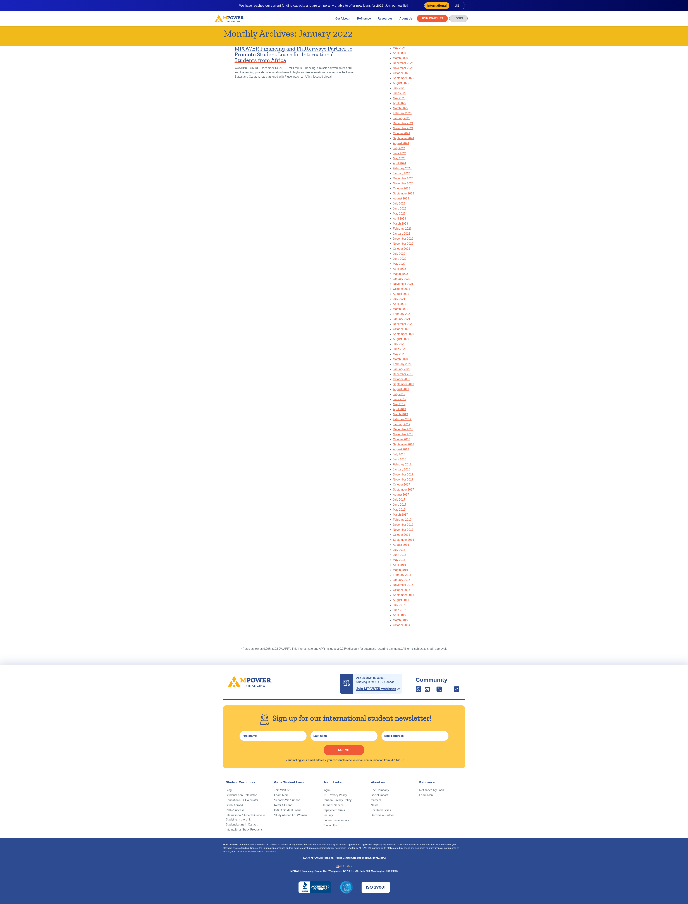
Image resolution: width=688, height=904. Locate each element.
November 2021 (403, 283)
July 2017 (399, 499)
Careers (376, 800)
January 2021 (401, 318)
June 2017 (399, 504)
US (457, 5)
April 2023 (399, 218)
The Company (380, 790)
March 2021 (400, 308)
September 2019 (403, 384)
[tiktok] (456, 690)
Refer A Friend (283, 805)
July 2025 (399, 88)
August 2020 (401, 339)
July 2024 (399, 148)
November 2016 (403, 529)
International (437, 5)
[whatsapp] (419, 690)
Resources (385, 18)
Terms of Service (333, 805)
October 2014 (401, 625)
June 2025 (399, 93)
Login (458, 18)
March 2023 (400, 223)
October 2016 (401, 534)
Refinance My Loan (431, 790)
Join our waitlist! (396, 5)
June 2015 (399, 610)
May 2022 (399, 263)
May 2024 (399, 158)
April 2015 (399, 615)
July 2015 (399, 604)
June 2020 (399, 349)
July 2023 (399, 203)
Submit (344, 749)
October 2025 (401, 73)
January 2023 (401, 233)
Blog (229, 790)
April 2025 (399, 103)
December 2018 (403, 429)
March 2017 (400, 514)
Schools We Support (287, 800)
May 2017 (399, 509)
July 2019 (399, 394)
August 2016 (401, 544)
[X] (439, 690)
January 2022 (401, 278)
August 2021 (401, 293)
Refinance (364, 18)
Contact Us (329, 825)
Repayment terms (333, 810)
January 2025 (401, 118)
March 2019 (400, 414)
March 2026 (400, 58)
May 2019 (399, 404)
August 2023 (401, 198)
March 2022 (400, 273)
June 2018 (399, 459)
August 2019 (401, 389)
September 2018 (403, 444)
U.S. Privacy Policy (334, 795)
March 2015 (400, 620)
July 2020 (399, 344)
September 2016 (403, 539)
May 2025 (399, 98)
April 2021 (399, 303)
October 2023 (401, 188)
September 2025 (403, 78)
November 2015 (403, 584)
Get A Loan (342, 18)
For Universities (381, 810)
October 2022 (401, 248)
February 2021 (402, 313)
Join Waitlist (432, 18)
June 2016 (399, 554)
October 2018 (401, 439)
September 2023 (403, 193)
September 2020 (403, 334)
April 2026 (399, 52)
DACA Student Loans (287, 810)
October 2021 (401, 288)
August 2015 (401, 599)
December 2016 (403, 524)
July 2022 (399, 253)
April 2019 (399, 409)
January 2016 (401, 579)
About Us (405, 18)
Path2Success (235, 810)
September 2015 (403, 594)
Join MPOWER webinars (376, 689)
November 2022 (403, 243)
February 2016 (402, 574)
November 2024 (403, 128)
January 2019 (401, 424)
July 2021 (399, 298)
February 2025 (402, 113)
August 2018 (401, 449)
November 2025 (403, 68)
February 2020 (402, 364)
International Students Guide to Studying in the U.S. (245, 817)
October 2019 (401, 379)
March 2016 (400, 569)
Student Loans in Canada (242, 824)
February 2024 (402, 168)
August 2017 (401, 494)
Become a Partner (382, 815)
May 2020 (399, 354)
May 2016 (399, 559)
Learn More (281, 795)
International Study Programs (244, 829)
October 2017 (401, 484)
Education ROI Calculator (242, 800)
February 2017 (402, 519)
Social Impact (379, 795)
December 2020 (403, 323)
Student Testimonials (335, 820)
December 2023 (403, 178)
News (374, 805)
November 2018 (403, 434)
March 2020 (400, 359)
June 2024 (399, 153)
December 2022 (403, 238)
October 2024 (401, 133)
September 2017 (403, 489)
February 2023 (402, 228)
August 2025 (401, 83)
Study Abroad (234, 805)
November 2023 (403, 183)
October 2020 (401, 328)
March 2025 (400, 108)
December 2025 (403, 63)
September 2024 (403, 138)
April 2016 (399, 564)
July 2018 (399, 454)
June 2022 (399, 258)
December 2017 (403, 474)
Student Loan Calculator (241, 795)
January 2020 (401, 369)
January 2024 (401, 173)
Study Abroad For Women (290, 815)
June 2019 (399, 399)
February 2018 (402, 464)
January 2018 (401, 469)
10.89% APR (281, 648)
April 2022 (399, 268)
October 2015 (401, 589)
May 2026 (399, 47)
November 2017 (403, 479)
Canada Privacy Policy (337, 800)
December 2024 (403, 123)
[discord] (428, 690)
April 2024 (399, 163)
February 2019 (402, 419)
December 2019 (403, 374)
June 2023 (399, 208)
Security (327, 815)
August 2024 (401, 143)
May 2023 (399, 213)
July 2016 (399, 549)
